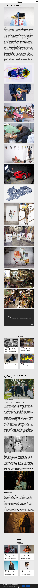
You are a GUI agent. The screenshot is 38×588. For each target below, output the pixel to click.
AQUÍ (18, 587)
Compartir (19, 333)
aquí (26, 402)
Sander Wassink (11, 30)
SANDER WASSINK (12, 5)
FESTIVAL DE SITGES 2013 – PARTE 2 (16, 376)
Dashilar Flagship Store (16, 52)
